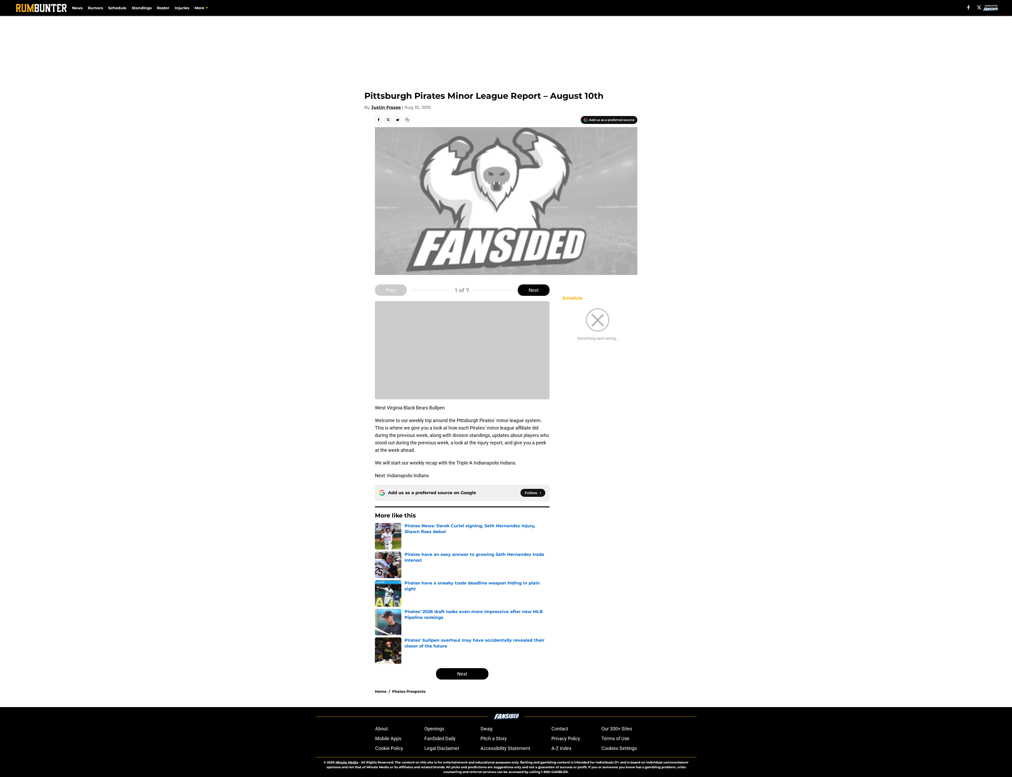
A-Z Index (561, 748)
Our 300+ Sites (616, 728)
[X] (979, 7)
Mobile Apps (388, 738)
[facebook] (968, 7)
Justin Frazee (386, 107)
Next (534, 290)
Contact (559, 728)
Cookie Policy (389, 748)
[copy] (407, 119)
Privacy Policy (565, 738)
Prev (391, 290)
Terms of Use (615, 738)
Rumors (95, 8)
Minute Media (346, 762)
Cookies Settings (619, 748)
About (381, 728)
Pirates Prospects (408, 691)
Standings (142, 8)
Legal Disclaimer (441, 748)
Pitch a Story (493, 738)
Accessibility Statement (505, 748)
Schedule (117, 8)
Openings (434, 728)
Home (381, 691)
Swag (486, 728)
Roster (163, 8)
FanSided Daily (440, 738)
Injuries (182, 8)
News (77, 8)
